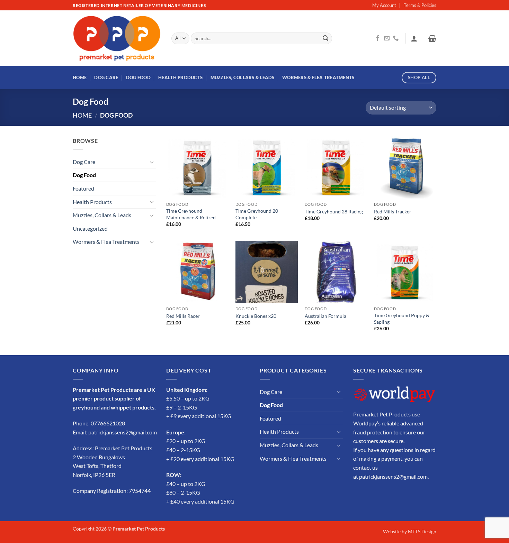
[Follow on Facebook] (378, 38)
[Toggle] (152, 162)
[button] (414, 38)
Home (80, 77)
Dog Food (138, 77)
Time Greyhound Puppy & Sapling (401, 318)
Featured (83, 188)
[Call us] (396, 38)
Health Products (180, 77)
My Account (384, 5)
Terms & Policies (420, 5)
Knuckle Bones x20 (255, 316)
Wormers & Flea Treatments (318, 77)
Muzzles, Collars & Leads (243, 77)
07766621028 (108, 423)
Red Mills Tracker (392, 211)
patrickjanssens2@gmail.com (122, 432)
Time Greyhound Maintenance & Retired (191, 214)
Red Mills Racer (183, 316)
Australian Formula (325, 316)
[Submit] (325, 38)
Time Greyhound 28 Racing (334, 211)
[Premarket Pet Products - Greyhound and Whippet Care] (117, 38)
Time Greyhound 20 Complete (256, 214)
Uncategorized (90, 228)
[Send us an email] (387, 38)
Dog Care (106, 77)
